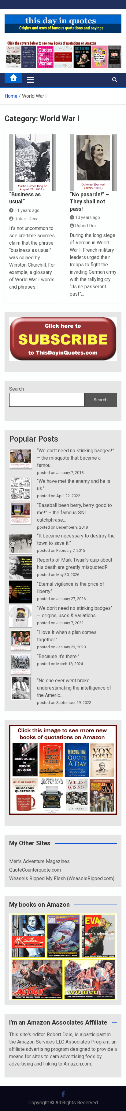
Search (16, 389)
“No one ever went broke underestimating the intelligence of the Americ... (74, 688)
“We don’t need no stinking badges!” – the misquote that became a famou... (75, 458)
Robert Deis (26, 218)
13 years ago (87, 217)
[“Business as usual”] (32, 162)
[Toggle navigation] (30, 80)
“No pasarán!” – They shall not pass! (89, 201)
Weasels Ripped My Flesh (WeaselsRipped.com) (61, 878)
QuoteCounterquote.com (35, 870)
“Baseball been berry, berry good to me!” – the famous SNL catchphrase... (74, 512)
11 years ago (27, 210)
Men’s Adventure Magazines (39, 861)
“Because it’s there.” (58, 656)
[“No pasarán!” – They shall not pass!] (93, 162)
